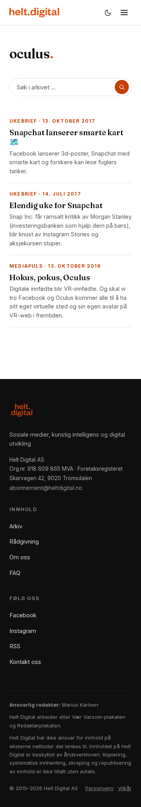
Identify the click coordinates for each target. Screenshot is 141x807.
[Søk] (122, 87)
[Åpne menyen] (124, 12)
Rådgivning (24, 541)
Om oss (19, 557)
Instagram (22, 630)
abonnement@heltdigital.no (45, 487)
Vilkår (125, 788)
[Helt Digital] (34, 12)
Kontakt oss (25, 661)
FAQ (14, 572)
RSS (14, 646)
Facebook (22, 615)
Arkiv (15, 526)
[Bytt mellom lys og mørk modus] (107, 12)
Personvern (99, 788)
